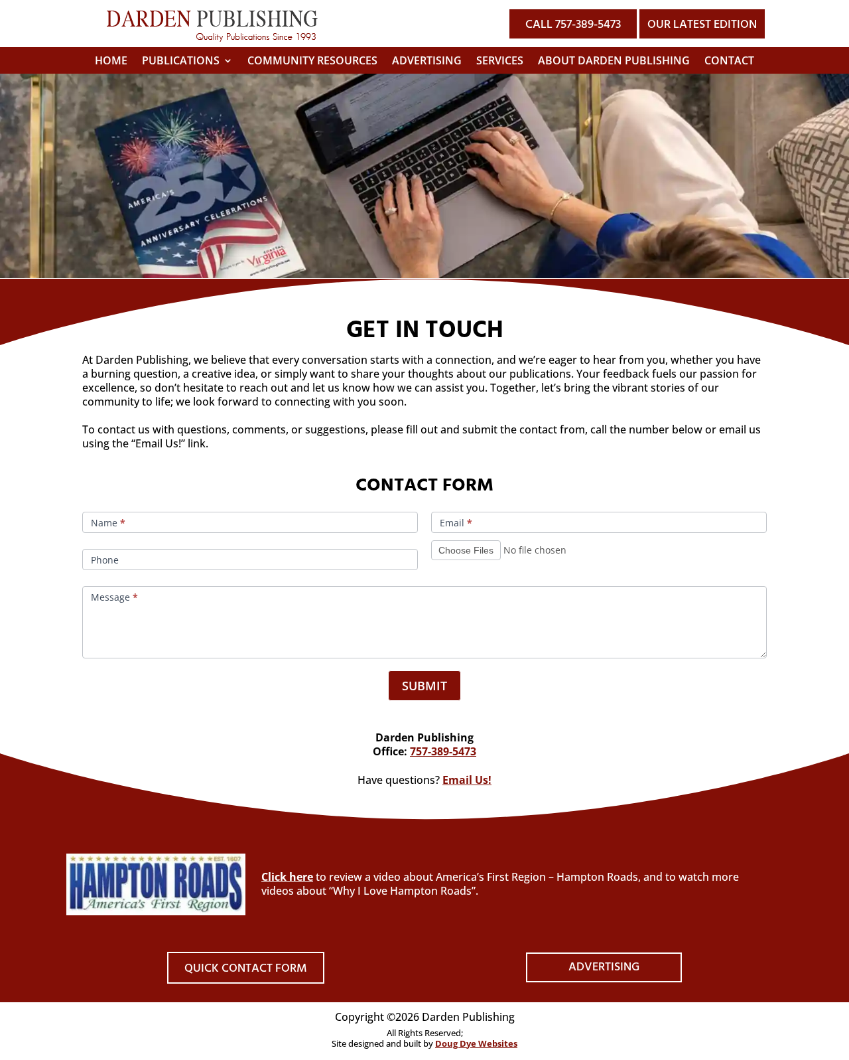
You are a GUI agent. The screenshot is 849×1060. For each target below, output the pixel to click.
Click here (287, 877)
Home (111, 61)
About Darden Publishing (614, 61)
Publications (181, 61)
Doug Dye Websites (476, 1043)
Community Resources (312, 61)
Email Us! (466, 780)
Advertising (427, 61)
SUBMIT (424, 686)
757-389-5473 (443, 751)
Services (499, 61)
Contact (729, 61)
